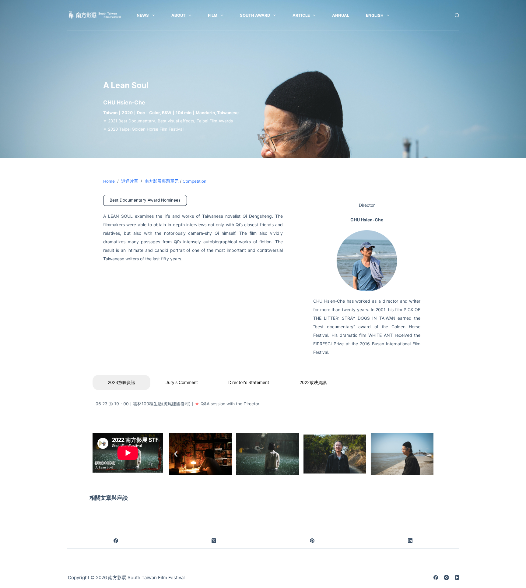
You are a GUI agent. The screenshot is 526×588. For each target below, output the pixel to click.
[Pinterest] (312, 541)
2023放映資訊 (121, 382)
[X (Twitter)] (214, 541)
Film (212, 15)
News (143, 15)
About (178, 15)
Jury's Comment (182, 382)
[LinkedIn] (410, 541)
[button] (176, 454)
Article (301, 15)
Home (109, 181)
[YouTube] (457, 577)
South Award (255, 15)
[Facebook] (116, 541)
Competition (194, 181)
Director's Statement (248, 382)
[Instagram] (446, 577)
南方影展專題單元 (160, 181)
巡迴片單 (129, 181)
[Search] (457, 15)
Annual (340, 15)
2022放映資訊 (313, 382)
